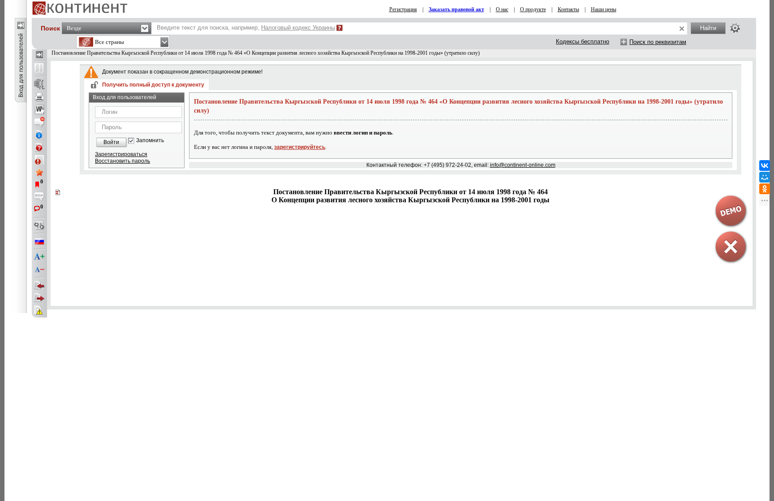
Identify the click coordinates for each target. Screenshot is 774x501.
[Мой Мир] (764, 177)
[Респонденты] (39, 297)
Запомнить (150, 141)
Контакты (568, 9)
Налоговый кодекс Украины (298, 27)
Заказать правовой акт (456, 9)
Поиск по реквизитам (657, 42)
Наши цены (603, 9)
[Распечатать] (39, 96)
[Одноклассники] (764, 188)
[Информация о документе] (39, 134)
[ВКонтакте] (764, 165)
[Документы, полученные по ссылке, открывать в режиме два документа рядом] (39, 68)
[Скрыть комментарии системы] (39, 122)
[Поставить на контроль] (39, 159)
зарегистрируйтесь (299, 147)
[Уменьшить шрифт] (39, 269)
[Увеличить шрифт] (39, 257)
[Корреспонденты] (39, 285)
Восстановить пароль (122, 161)
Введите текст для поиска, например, (246, 27)
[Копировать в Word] (39, 109)
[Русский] (39, 241)
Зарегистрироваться (121, 154)
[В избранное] (39, 172)
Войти (111, 142)
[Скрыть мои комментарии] (39, 197)
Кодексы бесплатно (582, 41)
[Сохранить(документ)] (39, 84)
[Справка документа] (39, 147)
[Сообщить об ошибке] (39, 310)
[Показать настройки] (735, 27)
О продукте (533, 9)
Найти (708, 28)
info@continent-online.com (522, 165)
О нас (502, 9)
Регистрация (403, 9)
